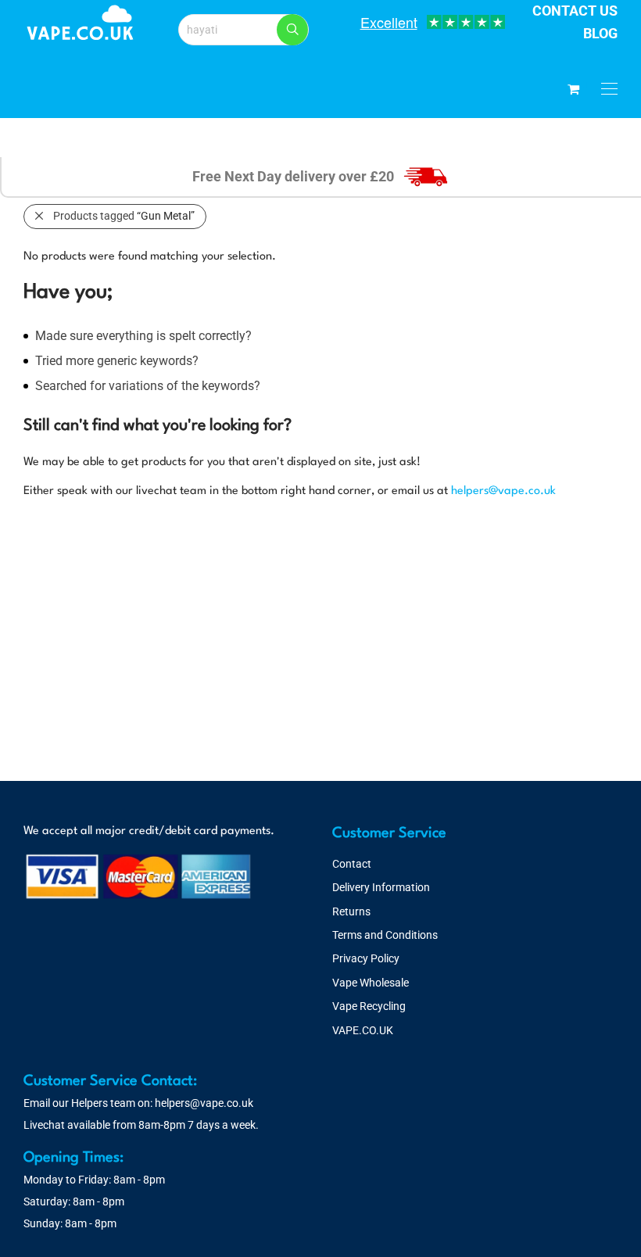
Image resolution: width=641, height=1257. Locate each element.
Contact (351, 864)
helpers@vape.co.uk (503, 491)
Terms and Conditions (385, 935)
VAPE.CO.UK (362, 1030)
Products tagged (124, 216)
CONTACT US (575, 10)
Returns (351, 911)
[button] (292, 29)
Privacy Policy (365, 958)
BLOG (600, 33)
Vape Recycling (369, 1006)
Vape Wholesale (370, 982)
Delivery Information (381, 887)
